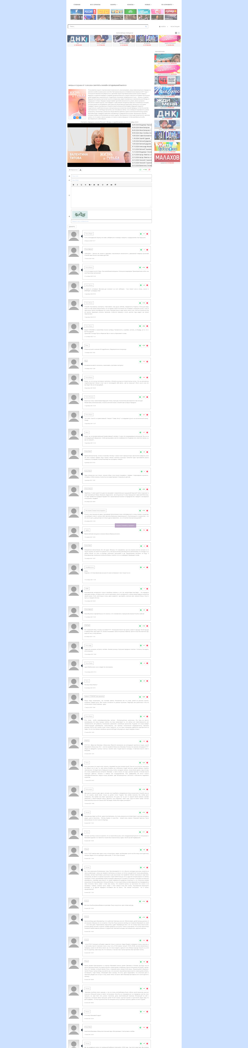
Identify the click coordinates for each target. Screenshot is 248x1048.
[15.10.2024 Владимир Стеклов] (141, 152)
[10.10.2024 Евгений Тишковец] (141, 149)
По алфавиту (166, 5)
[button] (73, 185)
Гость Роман (89, 663)
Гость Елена (89, 267)
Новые (147, 5)
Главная (77, 5)
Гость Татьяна (90, 397)
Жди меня (167, 107)
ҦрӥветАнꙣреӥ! (101, 44)
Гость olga (88, 645)
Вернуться (74, 170)
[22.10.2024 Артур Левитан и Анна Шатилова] (141, 154)
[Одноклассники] (77, 117)
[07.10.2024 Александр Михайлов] (141, 146)
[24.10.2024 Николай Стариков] (141, 160)
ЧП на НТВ (167, 85)
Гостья (87, 867)
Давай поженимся (147, 44)
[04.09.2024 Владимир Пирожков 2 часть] (141, 124)
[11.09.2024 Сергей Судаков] (141, 138)
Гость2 (87, 988)
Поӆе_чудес (167, 96)
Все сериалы (95, 5)
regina (87, 530)
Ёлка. (87, 345)
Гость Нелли (89, 285)
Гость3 (87, 812)
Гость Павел (89, 234)
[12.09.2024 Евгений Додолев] (141, 141)
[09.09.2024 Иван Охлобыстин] (141, 133)
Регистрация (175, 26)
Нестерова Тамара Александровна (95, 510)
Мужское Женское (167, 63)
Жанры (113, 5)
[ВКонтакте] (74, 117)
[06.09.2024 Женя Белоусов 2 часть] (141, 130)
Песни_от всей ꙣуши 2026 (170, 44)
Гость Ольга (89, 326)
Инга (87, 432)
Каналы (130, 5)
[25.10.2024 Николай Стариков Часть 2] (141, 162)
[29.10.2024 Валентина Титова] (141, 165)
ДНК (167, 118)
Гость (87, 681)
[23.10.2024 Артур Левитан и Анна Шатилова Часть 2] (141, 157)
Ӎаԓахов (167, 163)
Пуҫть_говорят (78, 44)
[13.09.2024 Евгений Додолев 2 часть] (141, 143)
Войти (163, 26)
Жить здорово (167, 152)
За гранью (124, 44)
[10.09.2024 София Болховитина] (141, 135)
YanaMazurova (90, 567)
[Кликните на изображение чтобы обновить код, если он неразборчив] (111, 215)
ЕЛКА (87, 588)
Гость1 (87, 1011)
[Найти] (146, 26)
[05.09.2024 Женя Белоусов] (141, 127)
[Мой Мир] (80, 117)
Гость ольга (89, 789)
